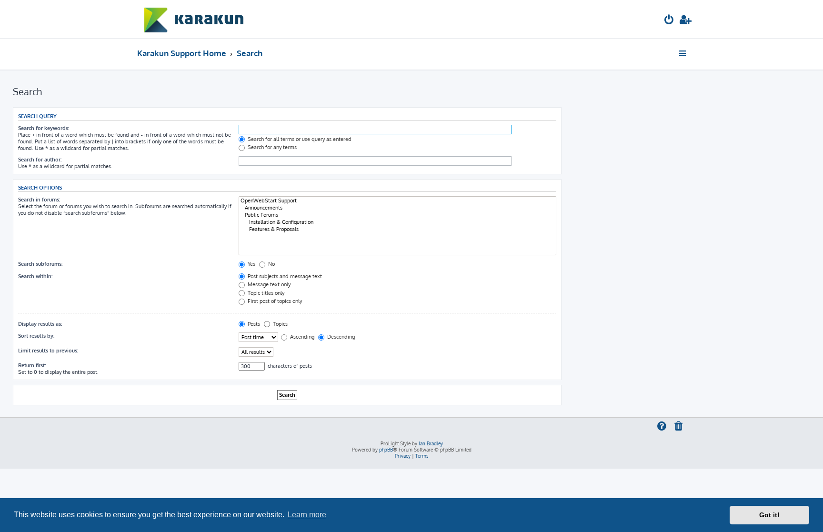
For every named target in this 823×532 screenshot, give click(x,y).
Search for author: (39, 159)
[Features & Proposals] (397, 229)
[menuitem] (669, 20)
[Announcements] (397, 207)
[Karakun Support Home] (194, 19)
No (271, 264)
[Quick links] (683, 53)
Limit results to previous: (48, 350)
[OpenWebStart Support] (397, 200)
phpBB (386, 449)
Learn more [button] (307, 515)
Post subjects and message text (284, 276)
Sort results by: (36, 335)
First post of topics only (274, 301)
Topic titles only (265, 293)
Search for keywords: (43, 128)
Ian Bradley (431, 443)
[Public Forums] (397, 215)
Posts (253, 324)
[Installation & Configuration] (397, 222)
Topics (279, 324)
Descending (340, 336)
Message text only (268, 284)
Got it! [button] (769, 515)
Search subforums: (40, 264)
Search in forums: (39, 199)
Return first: (32, 365)
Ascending (301, 336)
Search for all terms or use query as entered (298, 139)
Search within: (35, 276)
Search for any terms (271, 147)
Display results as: (40, 324)
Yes (250, 264)
